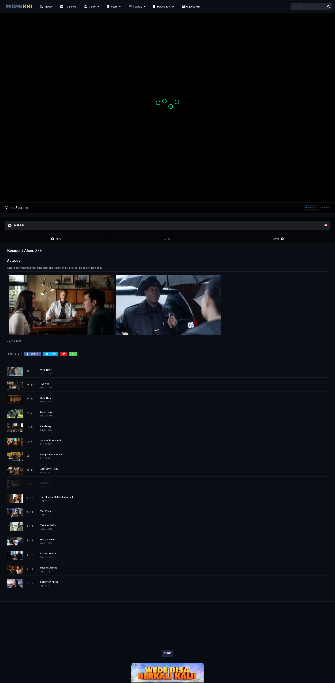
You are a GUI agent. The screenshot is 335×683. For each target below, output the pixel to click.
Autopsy (44, 483)
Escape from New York (52, 454)
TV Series (70, 7)
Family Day (45, 426)
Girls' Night (45, 398)
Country (137, 7)
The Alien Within (48, 525)
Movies (48, 7)
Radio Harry (46, 412)
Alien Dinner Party (49, 468)
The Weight (45, 511)
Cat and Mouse (48, 553)
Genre (92, 7)
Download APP (165, 7)
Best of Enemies (48, 567)
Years (113, 7)
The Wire (44, 384)
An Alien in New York (50, 440)
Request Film (192, 7)
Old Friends (46, 369)
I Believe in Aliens (49, 582)
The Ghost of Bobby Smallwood (56, 497)
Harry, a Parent (47, 539)
